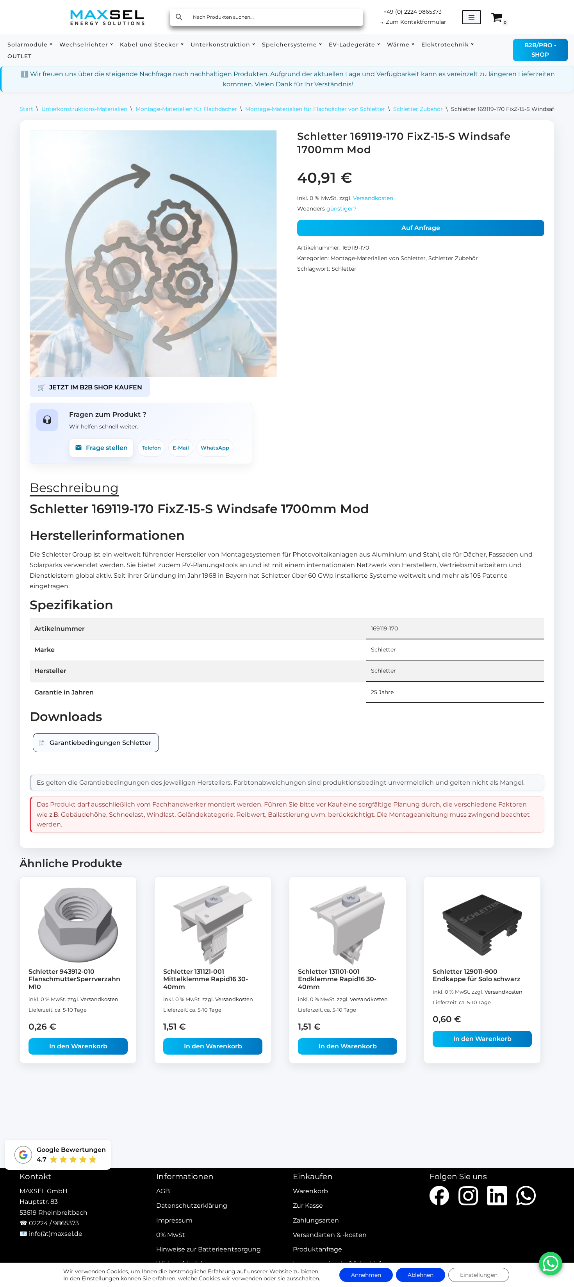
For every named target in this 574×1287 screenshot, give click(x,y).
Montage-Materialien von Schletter (378, 258)
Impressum (174, 1220)
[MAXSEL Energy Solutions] (107, 17)
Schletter (344, 268)
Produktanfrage (317, 1249)
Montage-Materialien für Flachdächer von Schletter (315, 108)
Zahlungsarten (316, 1220)
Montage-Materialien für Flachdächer (186, 108)
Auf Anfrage (420, 228)
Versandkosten (373, 198)
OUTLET (19, 56)
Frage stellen (107, 448)
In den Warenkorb (78, 1046)
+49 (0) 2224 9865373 (412, 12)
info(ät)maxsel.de (55, 1233)
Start (26, 108)
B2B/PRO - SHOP (540, 49)
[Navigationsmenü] (471, 17)
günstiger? (341, 208)
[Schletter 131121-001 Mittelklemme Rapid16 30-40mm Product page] (213, 925)
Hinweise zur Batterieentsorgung (208, 1249)
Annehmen (366, 1274)
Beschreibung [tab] (74, 487)
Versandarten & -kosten (330, 1235)
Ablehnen (420, 1274)
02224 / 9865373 (54, 1223)
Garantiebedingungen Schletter (101, 742)
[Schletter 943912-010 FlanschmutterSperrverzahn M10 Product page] (78, 925)
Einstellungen (100, 1278)
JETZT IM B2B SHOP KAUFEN (89, 387)
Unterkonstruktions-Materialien (84, 108)
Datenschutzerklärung (191, 1206)
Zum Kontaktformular (412, 22)
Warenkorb (310, 1191)
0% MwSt (170, 1235)
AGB (163, 1191)
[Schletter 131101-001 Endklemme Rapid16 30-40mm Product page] (347, 925)
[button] (51, 44)
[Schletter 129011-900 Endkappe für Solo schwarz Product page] (482, 925)
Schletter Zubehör (418, 108)
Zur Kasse (308, 1206)
